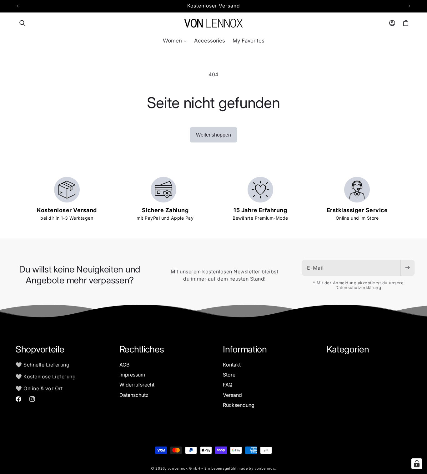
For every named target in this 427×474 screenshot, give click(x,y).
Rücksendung (238, 405)
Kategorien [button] (348, 349)
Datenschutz (133, 395)
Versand (232, 395)
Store (229, 375)
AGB (124, 365)
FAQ (227, 385)
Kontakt (232, 365)
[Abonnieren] (407, 268)
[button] (22, 23)
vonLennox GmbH (184, 468)
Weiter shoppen (213, 134)
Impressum (132, 375)
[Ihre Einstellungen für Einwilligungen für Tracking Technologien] (416, 463)
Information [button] (245, 349)
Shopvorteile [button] (40, 349)
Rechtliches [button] (141, 349)
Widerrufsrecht (136, 385)
